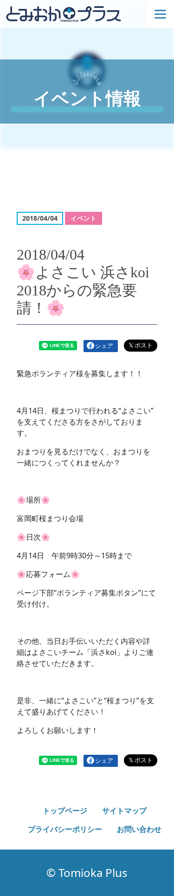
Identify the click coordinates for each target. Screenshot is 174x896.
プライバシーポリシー (65, 829)
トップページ (65, 810)
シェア (104, 345)
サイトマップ (124, 810)
